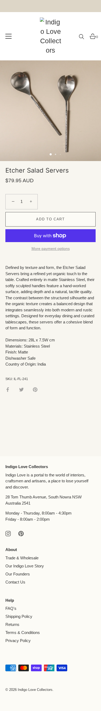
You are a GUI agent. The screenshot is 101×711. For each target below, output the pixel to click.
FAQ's (10, 608)
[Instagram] (8, 533)
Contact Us (15, 582)
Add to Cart (50, 219)
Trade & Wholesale (22, 558)
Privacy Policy (18, 640)
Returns (12, 624)
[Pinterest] (21, 533)
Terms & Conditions (22, 632)
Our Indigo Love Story (24, 566)
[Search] (82, 39)
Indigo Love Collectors (35, 690)
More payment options (51, 249)
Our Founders (17, 574)
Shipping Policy (18, 616)
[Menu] (9, 36)
